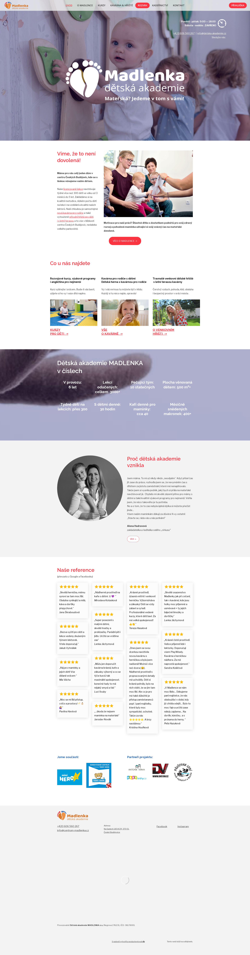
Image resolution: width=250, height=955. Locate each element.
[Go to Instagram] (223, 45)
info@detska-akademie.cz (211, 33)
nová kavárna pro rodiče (70, 213)
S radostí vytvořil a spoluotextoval (128, 941)
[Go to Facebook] (214, 45)
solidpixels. (188, 941)
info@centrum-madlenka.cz (73, 830)
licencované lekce (73, 189)
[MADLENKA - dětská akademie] (16, 5)
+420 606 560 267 (184, 33)
